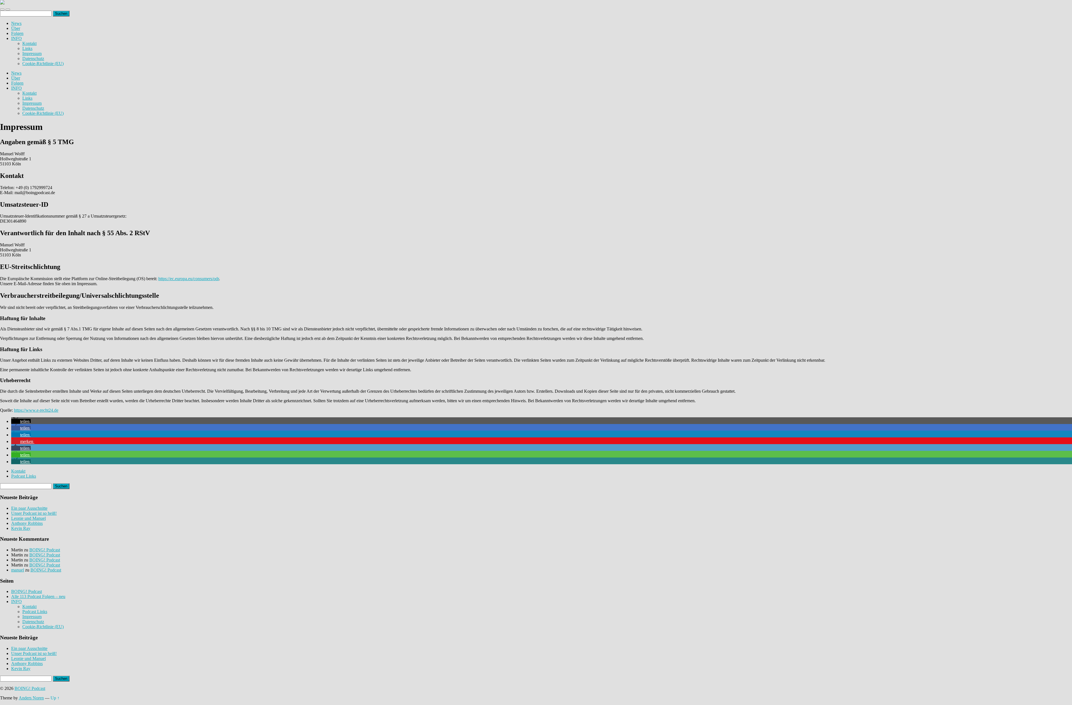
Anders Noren (31, 698)
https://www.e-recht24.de (36, 410)
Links (27, 48)
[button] (21, 421)
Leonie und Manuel (28, 518)
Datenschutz (33, 58)
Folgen (17, 33)
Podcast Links (23, 476)
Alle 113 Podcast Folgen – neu (38, 596)
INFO (16, 38)
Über (15, 28)
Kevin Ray (20, 528)
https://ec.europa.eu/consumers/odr (188, 278)
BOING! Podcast (44, 549)
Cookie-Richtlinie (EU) (43, 63)
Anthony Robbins (27, 523)
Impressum (32, 53)
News (16, 23)
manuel (17, 570)
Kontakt (29, 43)
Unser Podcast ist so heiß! (34, 513)
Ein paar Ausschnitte (29, 508)
